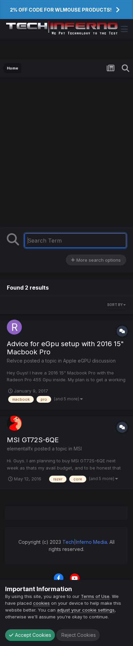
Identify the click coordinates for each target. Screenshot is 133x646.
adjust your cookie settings (86, 610)
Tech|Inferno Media (84, 542)
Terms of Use (95, 596)
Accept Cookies (32, 635)
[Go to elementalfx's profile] (14, 423)
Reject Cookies (78, 635)
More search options (98, 260)
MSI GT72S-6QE (33, 440)
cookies (41, 603)
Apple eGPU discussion (89, 361)
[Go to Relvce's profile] (14, 327)
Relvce (15, 361)
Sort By (115, 305)
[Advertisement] (66, 153)
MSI (78, 448)
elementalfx (20, 448)
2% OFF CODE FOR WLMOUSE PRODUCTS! (61, 10)
